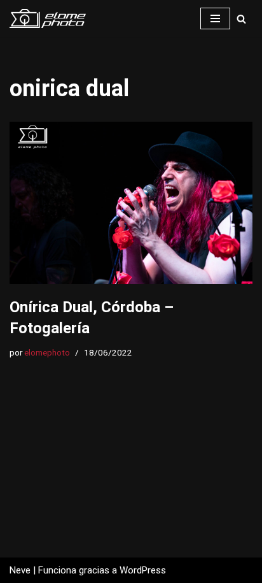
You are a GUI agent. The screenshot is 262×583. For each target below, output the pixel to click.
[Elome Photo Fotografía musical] (48, 18)
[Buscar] (241, 19)
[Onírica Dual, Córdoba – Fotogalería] (131, 203)
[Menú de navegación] (215, 18)
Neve (20, 570)
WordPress (143, 570)
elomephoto (47, 352)
